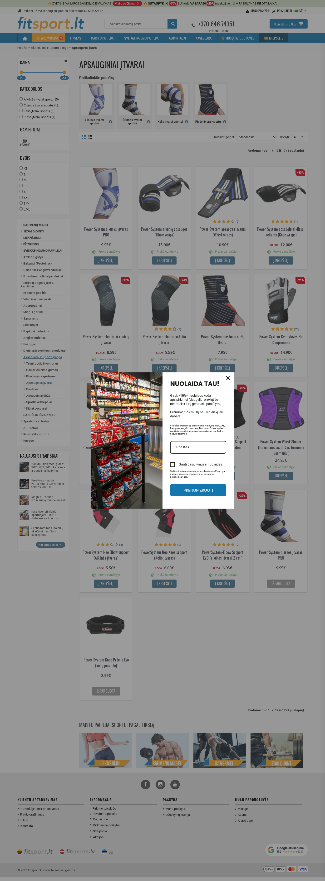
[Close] (228, 378)
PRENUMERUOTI (198, 490)
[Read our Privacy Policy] (223, 472)
